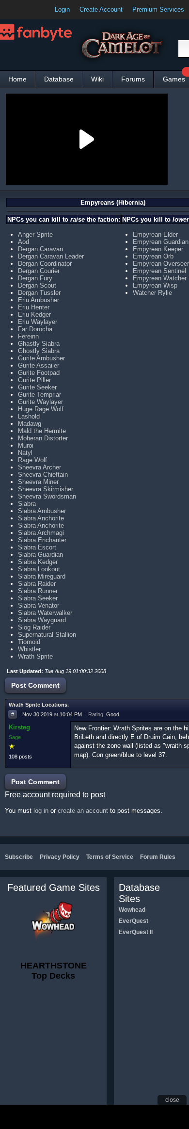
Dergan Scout (37, 285)
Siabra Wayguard (42, 620)
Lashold (29, 416)
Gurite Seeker (37, 387)
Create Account (101, 9)
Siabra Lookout (39, 569)
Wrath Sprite (35, 656)
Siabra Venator (38, 605)
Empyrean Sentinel (159, 270)
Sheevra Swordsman (47, 496)
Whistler (29, 649)
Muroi (25, 445)
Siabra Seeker (38, 598)
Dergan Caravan (40, 249)
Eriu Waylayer (37, 321)
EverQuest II (136, 932)
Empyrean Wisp (155, 285)
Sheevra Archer (39, 467)
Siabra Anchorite (41, 518)
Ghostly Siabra (39, 351)
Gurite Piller (34, 380)
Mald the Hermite (42, 431)
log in (40, 810)
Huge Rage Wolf (40, 409)
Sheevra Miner (38, 481)
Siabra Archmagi (41, 532)
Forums (133, 79)
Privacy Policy (59, 857)
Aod (23, 241)
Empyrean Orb (153, 256)
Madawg (29, 423)
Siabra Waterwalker (45, 612)
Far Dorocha (35, 329)
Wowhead (132, 909)
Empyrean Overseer (161, 263)
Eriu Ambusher (38, 300)
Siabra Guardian (40, 554)
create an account (83, 810)
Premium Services (158, 9)
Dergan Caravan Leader (51, 256)
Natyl (25, 452)
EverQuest (133, 921)
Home (17, 79)
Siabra (27, 503)
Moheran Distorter (43, 438)
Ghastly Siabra (39, 343)
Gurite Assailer (38, 365)
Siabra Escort (37, 547)
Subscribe (19, 857)
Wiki (97, 79)
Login (62, 9)
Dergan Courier (39, 270)
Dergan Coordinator (45, 263)
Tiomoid (29, 641)
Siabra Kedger (38, 561)
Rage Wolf (32, 460)
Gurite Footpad (39, 372)
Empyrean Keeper (158, 249)
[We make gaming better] (31, 9)
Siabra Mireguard (41, 576)
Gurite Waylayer (40, 401)
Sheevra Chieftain (43, 474)
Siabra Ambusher (42, 511)
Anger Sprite (35, 234)
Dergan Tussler (39, 292)
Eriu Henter (33, 307)
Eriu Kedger (34, 314)
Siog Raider (34, 627)
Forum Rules (157, 857)
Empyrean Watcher (160, 278)
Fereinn (28, 336)
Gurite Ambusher (41, 358)
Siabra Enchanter (42, 540)
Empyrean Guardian (161, 241)
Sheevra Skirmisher (45, 489)
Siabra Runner (38, 591)
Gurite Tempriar (39, 394)
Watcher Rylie (152, 292)
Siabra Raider (37, 583)
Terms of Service (109, 857)
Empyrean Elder (155, 234)
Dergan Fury (35, 278)
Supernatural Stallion (47, 634)
